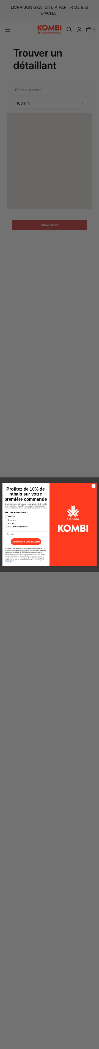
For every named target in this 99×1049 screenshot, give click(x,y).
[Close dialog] (93, 486)
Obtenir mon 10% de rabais (26, 541)
